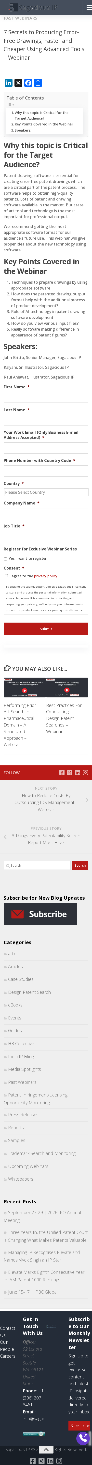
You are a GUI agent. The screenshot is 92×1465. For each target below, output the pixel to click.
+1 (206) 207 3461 (33, 1398)
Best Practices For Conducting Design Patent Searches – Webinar (64, 718)
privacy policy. (46, 576)
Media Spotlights (24, 1069)
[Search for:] (37, 865)
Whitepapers (20, 1179)
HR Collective (21, 1043)
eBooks (15, 1005)
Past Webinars (20, 18)
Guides (15, 1030)
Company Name (21, 503)
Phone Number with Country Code (39, 460)
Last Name (16, 410)
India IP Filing (21, 1056)
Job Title (14, 526)
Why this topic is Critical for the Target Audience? (41, 115)
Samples (16, 1140)
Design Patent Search (29, 992)
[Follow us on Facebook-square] (62, 772)
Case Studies (21, 979)
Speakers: (23, 130)
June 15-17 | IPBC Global (33, 1292)
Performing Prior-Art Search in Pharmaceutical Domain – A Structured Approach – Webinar (21, 725)
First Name (17, 387)
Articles (15, 966)
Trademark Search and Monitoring (42, 1153)
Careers (7, 1356)
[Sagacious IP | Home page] (41, 7)
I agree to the (34, 576)
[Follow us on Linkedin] (77, 772)
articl (13, 953)
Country (14, 483)
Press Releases (23, 1115)
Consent (14, 568)
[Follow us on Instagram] (85, 772)
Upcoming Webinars (28, 1166)
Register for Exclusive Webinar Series (40, 549)
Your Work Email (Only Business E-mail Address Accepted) (41, 435)
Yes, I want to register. (28, 558)
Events (14, 1018)
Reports (16, 1127)
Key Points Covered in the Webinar (44, 124)
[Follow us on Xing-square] (70, 772)
